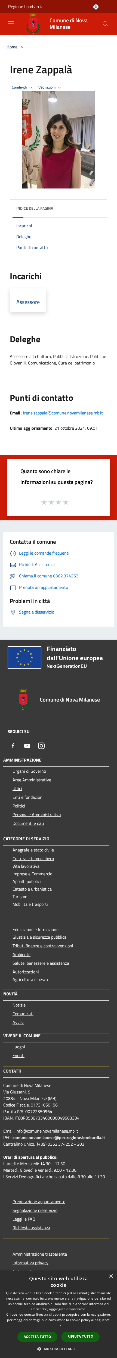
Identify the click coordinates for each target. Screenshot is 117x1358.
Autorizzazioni (26, 972)
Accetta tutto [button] (37, 1336)
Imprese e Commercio (32, 873)
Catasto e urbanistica (32, 889)
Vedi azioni (47, 87)
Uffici (17, 788)
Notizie (19, 1005)
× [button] (111, 1276)
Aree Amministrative (32, 780)
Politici (19, 806)
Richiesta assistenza (31, 1227)
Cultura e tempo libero (33, 858)
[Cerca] (105, 24)
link (58, 1325)
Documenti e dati (28, 823)
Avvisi (18, 1022)
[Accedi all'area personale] (96, 7)
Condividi (19, 87)
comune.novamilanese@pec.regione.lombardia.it (59, 1137)
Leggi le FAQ (24, 1219)
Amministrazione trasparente (40, 1254)
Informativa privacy (30, 1262)
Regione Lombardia (26, 6)
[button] (58, 1348)
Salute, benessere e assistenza (41, 963)
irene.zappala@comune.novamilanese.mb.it (63, 413)
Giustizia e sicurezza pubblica (39, 937)
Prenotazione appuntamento (39, 1201)
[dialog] (58, 1314)
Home (12, 46)
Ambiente (21, 954)
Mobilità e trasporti (30, 904)
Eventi (18, 1055)
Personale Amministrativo (37, 814)
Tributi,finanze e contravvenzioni (43, 945)
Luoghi (19, 1046)
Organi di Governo (29, 771)
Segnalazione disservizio (35, 1210)
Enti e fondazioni (28, 797)
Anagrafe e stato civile (33, 850)
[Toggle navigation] (11, 23)
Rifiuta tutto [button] (80, 1336)
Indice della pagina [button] (34, 208)
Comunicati (23, 1013)
